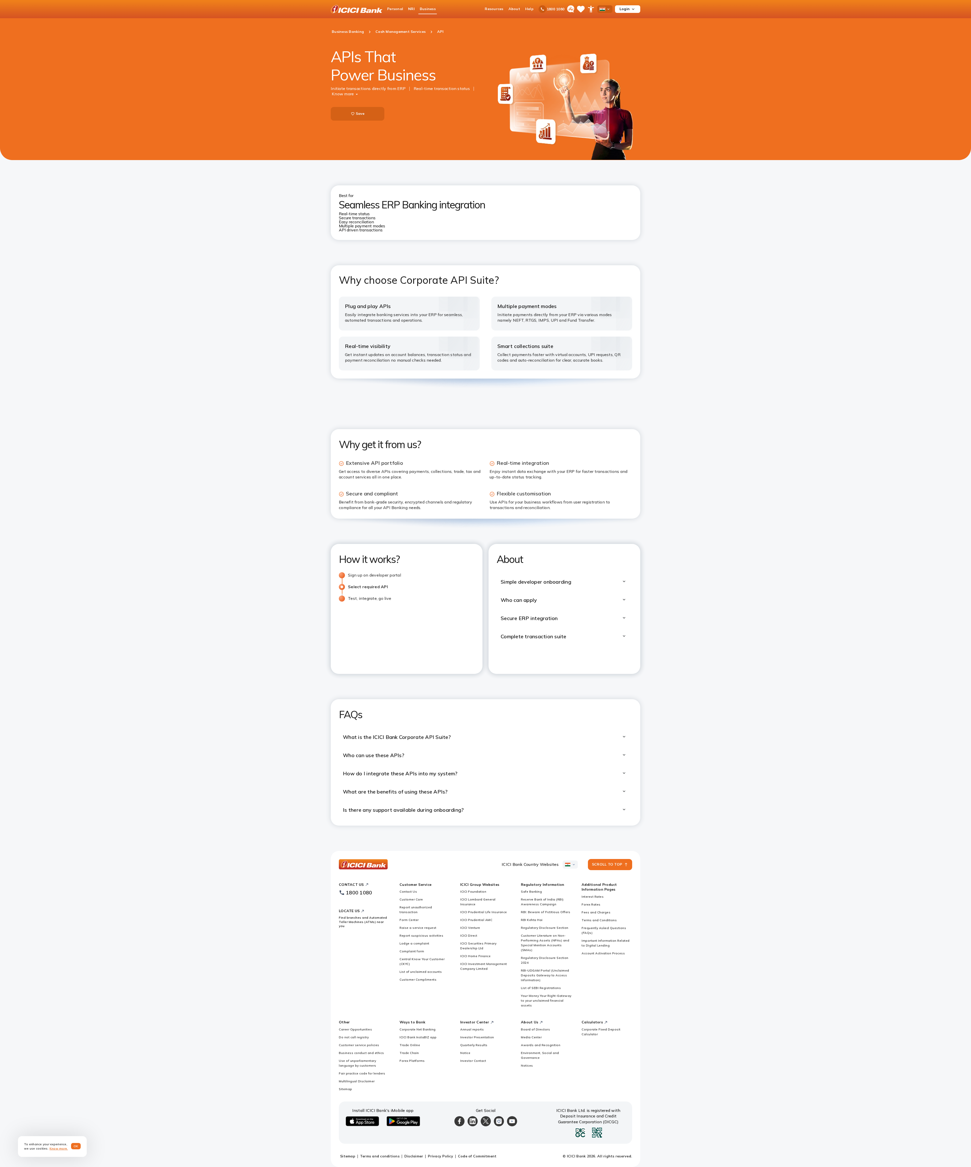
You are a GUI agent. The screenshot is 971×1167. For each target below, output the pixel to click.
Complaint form (412, 951)
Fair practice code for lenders (362, 1073)
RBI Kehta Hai (532, 920)
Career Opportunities (355, 1029)
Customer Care (411, 899)
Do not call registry (354, 1037)
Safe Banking (531, 891)
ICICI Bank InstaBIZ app (418, 1037)
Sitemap (345, 1089)
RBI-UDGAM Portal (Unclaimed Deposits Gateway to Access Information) (545, 975)
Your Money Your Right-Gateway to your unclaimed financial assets (546, 1000)
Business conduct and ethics (361, 1053)
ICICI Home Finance (475, 956)
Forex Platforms (412, 1061)
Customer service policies (359, 1045)
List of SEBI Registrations (541, 988)
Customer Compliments (418, 979)
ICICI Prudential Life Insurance (483, 912)
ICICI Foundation (473, 891)
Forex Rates (591, 904)
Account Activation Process (603, 953)
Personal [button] (395, 9)
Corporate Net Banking (418, 1029)
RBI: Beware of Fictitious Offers (545, 912)
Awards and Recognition (540, 1045)
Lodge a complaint (414, 943)
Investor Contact (473, 1061)
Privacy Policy (440, 1156)
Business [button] (428, 9)
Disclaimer (413, 1156)
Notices (527, 1065)
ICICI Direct (468, 935)
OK (76, 1146)
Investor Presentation (477, 1037)
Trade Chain (409, 1053)
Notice (465, 1053)
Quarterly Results (474, 1045)
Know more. (59, 1148)
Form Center (409, 920)
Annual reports (472, 1029)
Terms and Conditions (599, 920)
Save (360, 113)
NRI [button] (411, 9)
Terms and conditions (380, 1156)
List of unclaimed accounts (421, 972)
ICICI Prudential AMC (476, 920)
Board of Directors (535, 1029)
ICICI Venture (470, 928)
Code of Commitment (477, 1156)
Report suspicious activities (421, 935)
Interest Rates (593, 896)
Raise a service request (418, 928)
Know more (343, 93)
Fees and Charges (596, 912)
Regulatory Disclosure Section (544, 928)
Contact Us (408, 891)
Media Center (531, 1037)
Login (625, 9)
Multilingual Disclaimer (357, 1081)
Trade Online (410, 1045)
